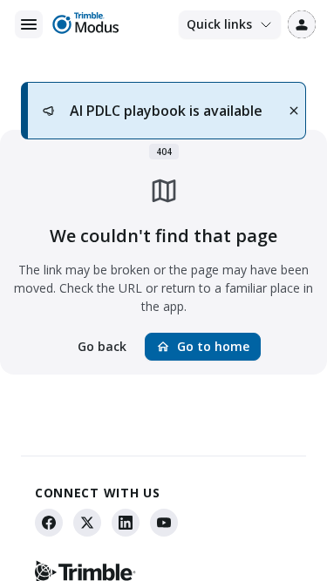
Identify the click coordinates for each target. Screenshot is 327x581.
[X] (87, 523)
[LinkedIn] (126, 523)
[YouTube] (164, 523)
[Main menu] (29, 24)
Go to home (202, 346)
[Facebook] (49, 523)
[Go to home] (84, 24)
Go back (102, 346)
